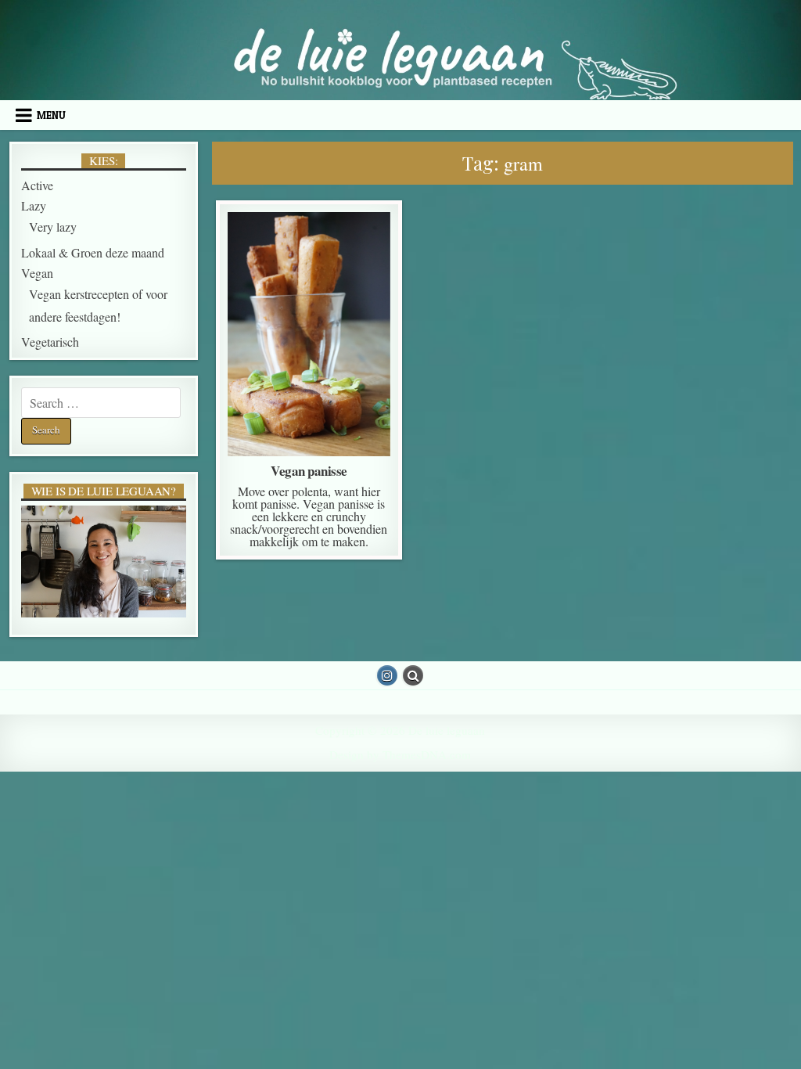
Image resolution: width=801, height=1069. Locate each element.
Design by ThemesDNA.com (400, 754)
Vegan (308, 292)
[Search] (413, 675)
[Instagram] (387, 675)
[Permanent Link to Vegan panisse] (309, 334)
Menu (51, 115)
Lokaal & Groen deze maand (308, 271)
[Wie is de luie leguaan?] (103, 562)
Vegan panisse (309, 471)
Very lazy (53, 226)
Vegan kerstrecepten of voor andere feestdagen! (309, 313)
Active (305, 251)
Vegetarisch (50, 341)
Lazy (33, 205)
